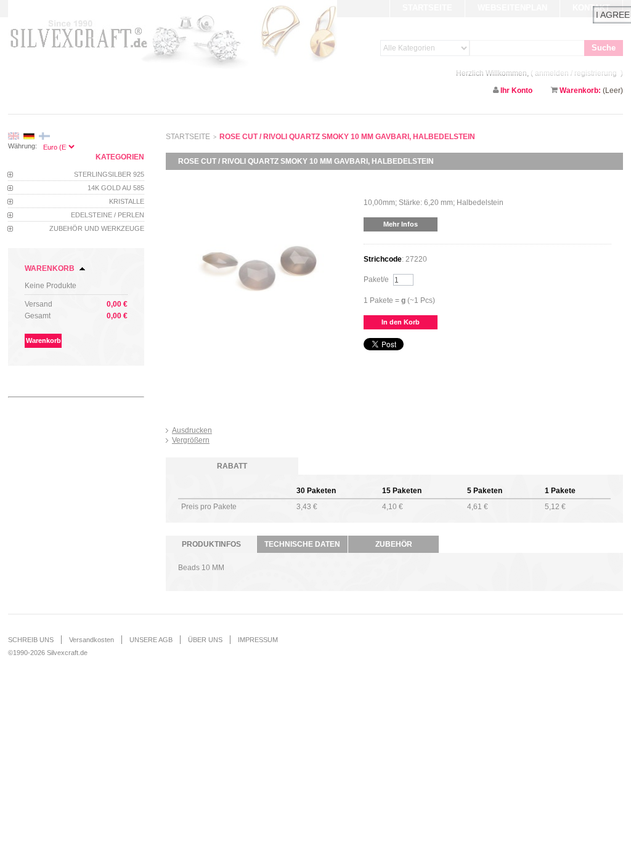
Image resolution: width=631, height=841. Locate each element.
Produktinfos (211, 544)
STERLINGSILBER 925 (109, 174)
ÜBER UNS (205, 639)
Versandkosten (91, 639)
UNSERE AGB (151, 639)
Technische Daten (302, 544)
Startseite (188, 136)
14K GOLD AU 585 (116, 187)
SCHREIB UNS (31, 639)
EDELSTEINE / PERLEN (107, 215)
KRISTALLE (126, 201)
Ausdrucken (192, 430)
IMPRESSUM (258, 639)
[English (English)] (13, 136)
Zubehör (393, 544)
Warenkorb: (580, 90)
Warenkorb (50, 268)
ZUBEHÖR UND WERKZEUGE (96, 228)
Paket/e (376, 279)
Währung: (22, 146)
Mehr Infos (400, 224)
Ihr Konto (516, 90)
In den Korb (400, 322)
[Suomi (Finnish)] (44, 136)
